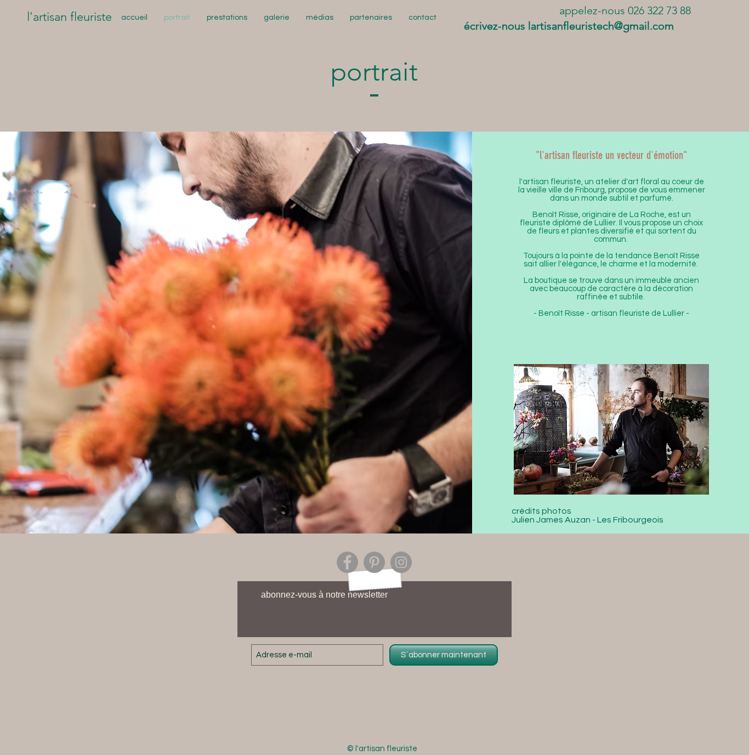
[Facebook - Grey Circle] (347, 562)
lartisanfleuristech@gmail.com (601, 25)
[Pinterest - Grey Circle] (374, 562)
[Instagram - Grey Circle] (401, 562)
